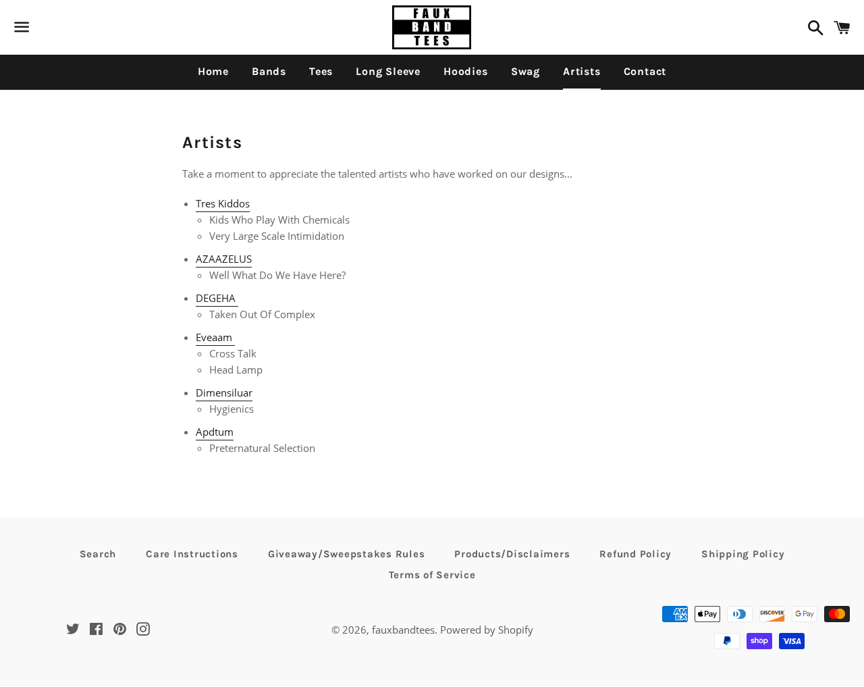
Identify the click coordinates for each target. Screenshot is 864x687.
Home (213, 71)
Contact (645, 71)
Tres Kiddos (223, 203)
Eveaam (215, 337)
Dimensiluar (224, 392)
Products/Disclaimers (512, 554)
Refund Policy (635, 554)
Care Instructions (192, 554)
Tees (321, 71)
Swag (525, 71)
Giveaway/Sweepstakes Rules (346, 554)
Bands (269, 71)
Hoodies (465, 71)
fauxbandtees (403, 629)
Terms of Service (432, 575)
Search (98, 554)
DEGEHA (217, 298)
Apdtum (215, 431)
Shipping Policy (742, 554)
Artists (582, 71)
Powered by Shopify (486, 629)
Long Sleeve (388, 71)
